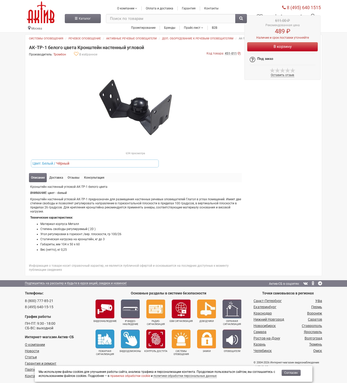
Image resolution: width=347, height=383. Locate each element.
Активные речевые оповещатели (131, 38)
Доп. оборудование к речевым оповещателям (197, 38)
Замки (207, 351)
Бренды (169, 28)
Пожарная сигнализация (105, 353)
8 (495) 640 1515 (303, 7)
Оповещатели (232, 351)
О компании (35, 345)
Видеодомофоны (130, 351)
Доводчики (206, 321)
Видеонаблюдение (105, 321)
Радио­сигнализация (156, 322)
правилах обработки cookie (130, 376)
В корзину (283, 46)
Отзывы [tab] (74, 177)
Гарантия (189, 8)
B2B (214, 28)
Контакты (211, 8)
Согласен (291, 373)
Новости (32, 351)
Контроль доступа (155, 351)
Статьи (31, 357)
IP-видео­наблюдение (130, 322)
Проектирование (143, 28)
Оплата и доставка (159, 8)
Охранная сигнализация (232, 322)
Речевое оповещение (85, 38)
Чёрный (62, 163)
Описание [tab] (38, 177)
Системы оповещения (46, 38)
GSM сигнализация (181, 321)
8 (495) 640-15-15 (39, 307)
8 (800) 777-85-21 (39, 301)
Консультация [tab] (94, 177)
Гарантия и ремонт (40, 363)
